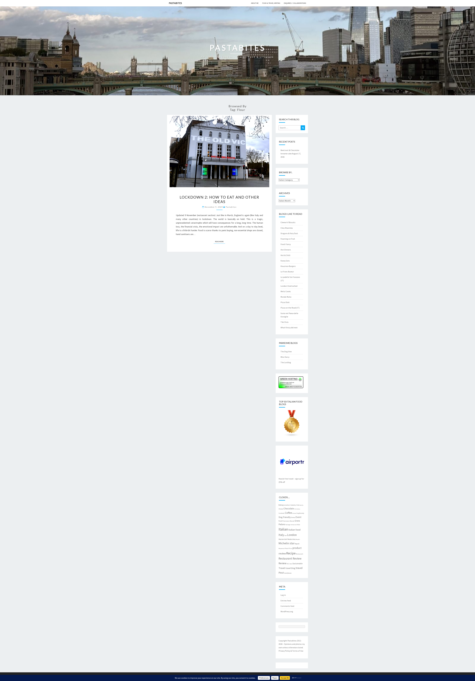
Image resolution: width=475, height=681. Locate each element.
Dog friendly (285, 517)
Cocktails (282, 513)
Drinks (293, 517)
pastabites (231, 207)
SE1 (288, 564)
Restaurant (299, 554)
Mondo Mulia (286, 297)
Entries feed (286, 600)
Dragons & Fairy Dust (289, 233)
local (285, 535)
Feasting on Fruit (288, 239)
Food (280, 521)
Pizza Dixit (285, 302)
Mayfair (298, 539)
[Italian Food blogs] (292, 424)
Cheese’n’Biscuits (288, 222)
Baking (281, 505)
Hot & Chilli (285, 255)
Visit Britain (288, 573)
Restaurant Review (290, 558)
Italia (298, 524)
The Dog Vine (286, 351)
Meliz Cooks (286, 291)
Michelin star (286, 543)
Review (282, 563)
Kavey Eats (285, 260)
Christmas (297, 509)
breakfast (287, 505)
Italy (281, 535)
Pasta (286, 548)
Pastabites (175, 3)
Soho (290, 564)
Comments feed (287, 606)
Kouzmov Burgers (288, 266)
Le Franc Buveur (287, 271)
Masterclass (292, 539)
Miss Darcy (285, 357)
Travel (282, 568)
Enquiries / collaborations (295, 3)
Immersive (294, 524)
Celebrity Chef (294, 505)
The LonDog (286, 362)
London (292, 535)
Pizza (290, 548)
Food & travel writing (271, 3)
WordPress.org (287, 611)
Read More (220, 241)
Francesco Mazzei (288, 521)
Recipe (291, 553)
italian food (294, 529)
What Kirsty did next (289, 327)
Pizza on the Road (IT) (290, 307)
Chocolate (289, 508)
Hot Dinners (286, 249)
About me (255, 3)
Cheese (281, 509)
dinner (294, 513)
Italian (283, 529)
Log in (283, 595)
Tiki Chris (284, 322)
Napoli (297, 544)
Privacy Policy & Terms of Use (291, 651)
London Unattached (289, 286)
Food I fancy (286, 244)
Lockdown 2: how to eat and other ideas (219, 199)
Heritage (287, 524)
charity (301, 505)
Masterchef (283, 539)
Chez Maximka (287, 228)
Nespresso (281, 548)
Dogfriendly (300, 513)
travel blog (290, 568)
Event (298, 517)
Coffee (288, 512)
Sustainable (298, 563)
